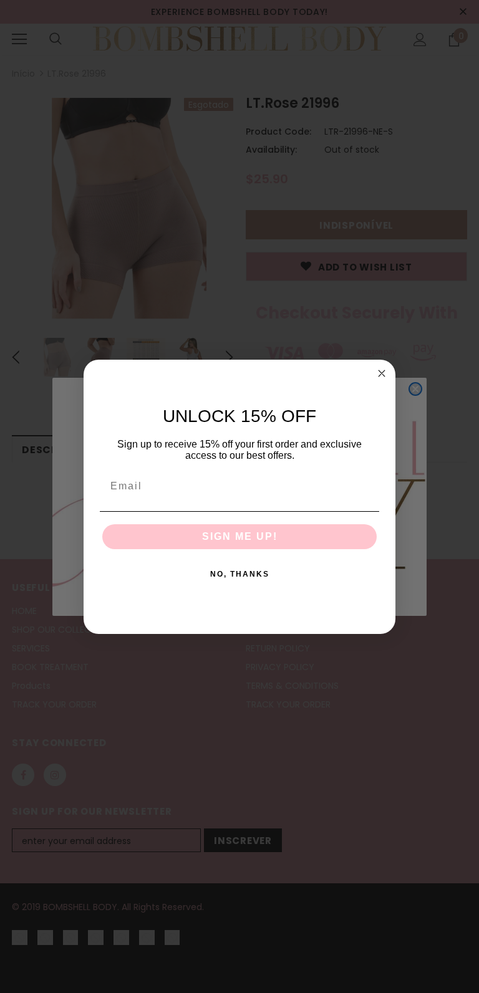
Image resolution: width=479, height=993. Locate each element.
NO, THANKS (239, 574)
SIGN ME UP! (240, 536)
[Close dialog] (381, 373)
